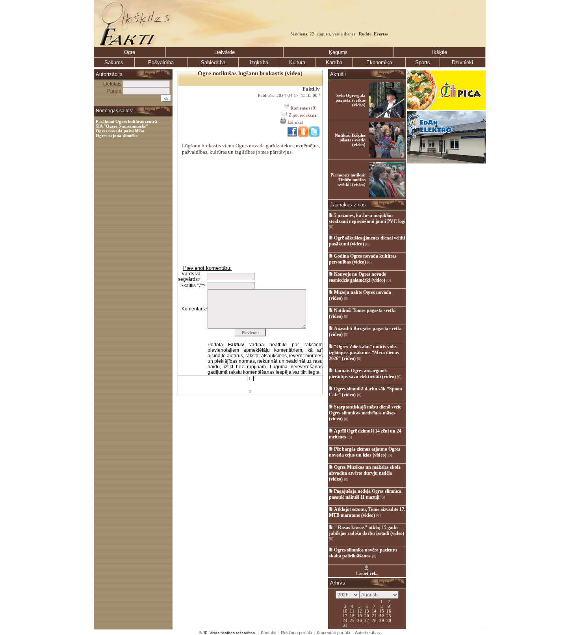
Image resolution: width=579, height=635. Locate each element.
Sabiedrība (213, 62)
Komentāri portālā (333, 632)
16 (388, 610)
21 (374, 615)
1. (250, 378)
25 (352, 620)
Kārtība (334, 62)
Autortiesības (367, 632)
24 (345, 620)
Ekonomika (379, 62)
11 (352, 610)
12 (359, 610)
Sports (422, 62)
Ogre (129, 52)
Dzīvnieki (462, 62)
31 (345, 624)
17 (345, 615)
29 (381, 620)
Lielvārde (224, 52)
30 (388, 620)
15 (381, 610)
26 (359, 620)
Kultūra (297, 62)
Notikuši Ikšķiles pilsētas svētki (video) (350, 140)
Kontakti (268, 632)
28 (374, 620)
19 (359, 615)
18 (352, 615)
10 (345, 610)
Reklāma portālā (296, 632)
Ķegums (338, 52)
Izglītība (259, 62)
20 (366, 615)
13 (366, 610)
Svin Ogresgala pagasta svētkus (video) (351, 100)
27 (366, 620)
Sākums (113, 62)
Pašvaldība (161, 62)
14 (374, 610)
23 (388, 615)
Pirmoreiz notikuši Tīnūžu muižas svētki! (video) (348, 180)
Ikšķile (439, 52)
